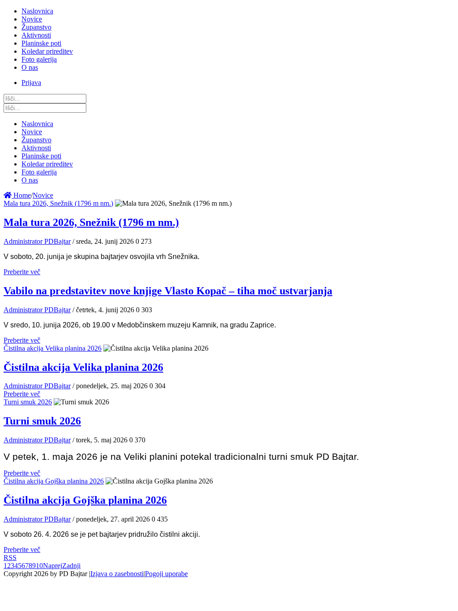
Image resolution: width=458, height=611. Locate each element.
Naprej (52, 565)
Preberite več (22, 272)
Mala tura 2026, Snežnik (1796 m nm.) (58, 203)
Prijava (31, 82)
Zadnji (71, 565)
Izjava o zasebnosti (117, 573)
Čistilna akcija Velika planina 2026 (53, 348)
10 (39, 565)
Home (21, 195)
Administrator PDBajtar (37, 241)
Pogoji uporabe (166, 573)
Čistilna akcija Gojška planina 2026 (54, 481)
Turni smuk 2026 (28, 402)
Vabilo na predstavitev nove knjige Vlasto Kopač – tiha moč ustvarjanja (168, 291)
